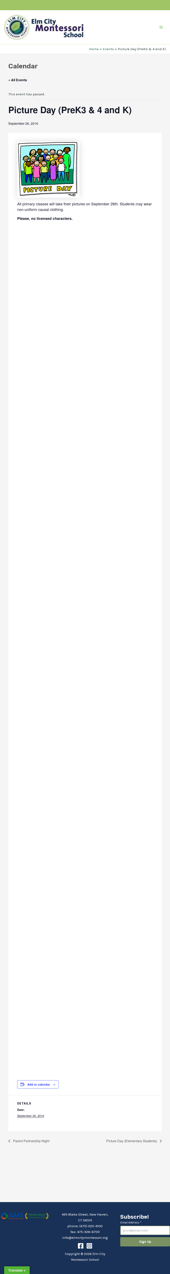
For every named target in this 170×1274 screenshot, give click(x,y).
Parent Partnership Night (30, 1140)
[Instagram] (89, 1246)
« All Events (17, 80)
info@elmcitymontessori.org (85, 1237)
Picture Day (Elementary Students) (132, 1140)
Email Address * (130, 1222)
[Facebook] (81, 1246)
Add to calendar (38, 1084)
